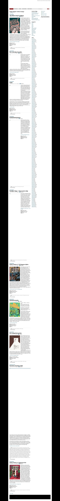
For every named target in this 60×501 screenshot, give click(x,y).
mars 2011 (33, 181)
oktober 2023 (33, 55)
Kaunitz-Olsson (27, 451)
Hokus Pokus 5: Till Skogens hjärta (19, 264)
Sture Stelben (19, 456)
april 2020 (33, 90)
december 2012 (33, 164)
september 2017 (34, 116)
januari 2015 (33, 143)
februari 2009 (33, 202)
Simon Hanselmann (16, 455)
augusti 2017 (33, 117)
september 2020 (34, 86)
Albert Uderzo (21, 447)
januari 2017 (33, 123)
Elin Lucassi (13, 47)
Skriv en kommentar (12, 48)
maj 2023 (33, 59)
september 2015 (34, 136)
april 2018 (33, 110)
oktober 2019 (33, 95)
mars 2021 (33, 81)
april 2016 (33, 130)
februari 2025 (33, 45)
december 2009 (33, 194)
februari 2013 (33, 162)
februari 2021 (33, 82)
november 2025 (33, 40)
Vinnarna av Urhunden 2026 (35, 13)
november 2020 (33, 84)
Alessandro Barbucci (25, 447)
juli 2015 (33, 138)
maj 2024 (33, 50)
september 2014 (34, 146)
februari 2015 (33, 142)
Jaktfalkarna (22, 450)
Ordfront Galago (23, 47)
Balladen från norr (16, 448)
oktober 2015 (33, 135)
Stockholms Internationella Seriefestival (14, 456)
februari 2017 (33, 122)
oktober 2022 (33, 65)
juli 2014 (33, 148)
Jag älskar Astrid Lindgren (17, 15)
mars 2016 (33, 131)
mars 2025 (33, 44)
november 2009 (33, 195)
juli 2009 (33, 198)
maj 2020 (33, 89)
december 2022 (33, 63)
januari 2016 (33, 133)
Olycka (17, 454)
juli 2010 (33, 188)
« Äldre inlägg (11, 493)
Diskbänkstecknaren (15, 117)
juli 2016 (33, 128)
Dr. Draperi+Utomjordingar (16, 449)
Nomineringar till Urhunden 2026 (36, 15)
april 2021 (33, 80)
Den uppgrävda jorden (16, 333)
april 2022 (33, 70)
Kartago (21, 451)
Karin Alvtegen (14, 451)
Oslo (24, 454)
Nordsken (15, 454)
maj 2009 (33, 200)
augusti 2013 (33, 157)
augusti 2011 (33, 177)
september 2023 (34, 56)
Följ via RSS (38, 0)
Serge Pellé (12, 455)
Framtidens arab (22, 449)
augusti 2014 (33, 147)
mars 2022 (33, 71)
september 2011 (34, 176)
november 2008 (33, 205)
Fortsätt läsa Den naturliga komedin (14, 72)
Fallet (11, 82)
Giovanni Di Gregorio (27, 449)
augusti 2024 (33, 48)
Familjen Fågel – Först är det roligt (19, 191)
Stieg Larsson (27, 455)
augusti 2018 (33, 107)
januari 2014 (33, 153)
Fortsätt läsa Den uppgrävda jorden (13, 355)
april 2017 (33, 120)
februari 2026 (33, 39)
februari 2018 (33, 112)
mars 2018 (33, 111)
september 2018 (34, 106)
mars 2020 (33, 91)
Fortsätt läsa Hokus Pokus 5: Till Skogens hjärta (15, 289)
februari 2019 (33, 102)
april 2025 (33, 43)
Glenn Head (11, 450)
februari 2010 (33, 192)
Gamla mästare (33, 16)
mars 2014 (33, 151)
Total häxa (16, 457)
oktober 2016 (33, 125)
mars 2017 (33, 121)
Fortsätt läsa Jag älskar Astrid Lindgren (14, 41)
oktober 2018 (33, 105)
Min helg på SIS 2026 (34, 12)
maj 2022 (33, 69)
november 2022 (33, 64)
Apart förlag (12, 448)
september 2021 (34, 76)
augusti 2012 (33, 167)
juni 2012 (33, 169)
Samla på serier (33, 31)
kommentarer (21, 16)
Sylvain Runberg (24, 456)
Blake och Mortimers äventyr (24, 448)
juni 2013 (33, 159)
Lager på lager (17, 452)
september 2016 (34, 126)
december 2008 (33, 204)
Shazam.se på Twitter (42, 0)
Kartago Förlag (23, 451)
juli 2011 (33, 178)
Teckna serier (33, 35)
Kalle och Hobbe (11, 451)
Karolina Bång (17, 328)
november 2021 (33, 74)
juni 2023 (33, 58)
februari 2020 (33, 92)
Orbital (19, 454)
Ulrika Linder (22, 186)
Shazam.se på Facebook (47, 0)
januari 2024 (33, 53)
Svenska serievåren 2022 (16, 365)
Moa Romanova (25, 453)
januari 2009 (33, 203)
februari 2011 (33, 182)
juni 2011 (33, 179)
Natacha (13, 454)
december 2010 (33, 184)
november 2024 (33, 46)
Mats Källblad (11, 453)
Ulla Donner (23, 78)
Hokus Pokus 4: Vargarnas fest (18, 462)
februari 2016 (33, 132)
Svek (21, 456)
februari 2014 (33, 152)
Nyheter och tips (12, 364)
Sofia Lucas (19, 455)
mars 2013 (33, 161)
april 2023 (33, 60)
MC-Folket (14, 453)
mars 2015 (33, 141)
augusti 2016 (33, 127)
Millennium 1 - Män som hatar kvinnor (19, 453)
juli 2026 (33, 38)
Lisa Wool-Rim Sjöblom (20, 361)
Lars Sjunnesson (21, 452)
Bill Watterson (19, 448)
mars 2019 (33, 101)
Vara (28, 457)
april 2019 (33, 100)
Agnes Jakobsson (17, 447)
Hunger (33, 17)
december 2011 (33, 174)
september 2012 (34, 166)
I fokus (32, 25)
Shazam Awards (34, 32)
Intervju (32, 26)
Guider (32, 24)
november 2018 (33, 104)
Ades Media (13, 447)
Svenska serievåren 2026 (35, 18)
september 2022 (34, 66)
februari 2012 (33, 172)
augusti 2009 (33, 197)
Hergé (16, 450)
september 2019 (34, 96)
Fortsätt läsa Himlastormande (13, 322)
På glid (26, 454)
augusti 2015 (33, 137)
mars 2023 (33, 61)
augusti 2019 (33, 97)
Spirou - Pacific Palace (23, 455)
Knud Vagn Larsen (14, 452)
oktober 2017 (33, 115)
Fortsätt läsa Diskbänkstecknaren (25, 134)
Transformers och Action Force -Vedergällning (22, 457)
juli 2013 (33, 158)
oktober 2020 (33, 85)
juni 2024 (33, 49)
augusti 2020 (33, 87)
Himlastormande (14, 300)
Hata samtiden (14, 450)
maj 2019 (33, 99)
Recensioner (12, 14)
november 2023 (33, 54)
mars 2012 (33, 171)
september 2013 (34, 156)
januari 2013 (33, 163)
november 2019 (33, 94)
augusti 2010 (33, 187)
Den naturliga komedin (16, 52)
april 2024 (33, 51)
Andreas (18, 16)
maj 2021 (33, 79)
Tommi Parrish (13, 457)
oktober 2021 (33, 75)
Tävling (32, 34)
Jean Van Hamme (26, 450)
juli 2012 (33, 168)
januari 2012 (33, 173)
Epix (19, 449)
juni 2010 (33, 189)
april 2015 (33, 140)
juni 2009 (33, 199)
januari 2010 (33, 193)
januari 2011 (33, 183)
